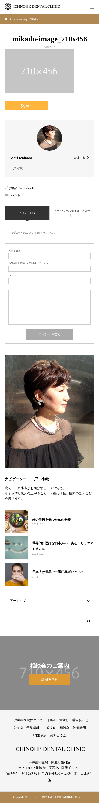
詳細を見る (49, 679)
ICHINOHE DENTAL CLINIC (49, 749)
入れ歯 (18, 728)
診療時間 (79, 728)
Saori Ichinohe (27, 188)
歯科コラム (58, 735)
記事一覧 (79, 157)
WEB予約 (40, 735)
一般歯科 (49, 728)
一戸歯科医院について (27, 720)
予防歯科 (32, 728)
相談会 (64, 728)
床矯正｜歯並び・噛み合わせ (67, 720)
